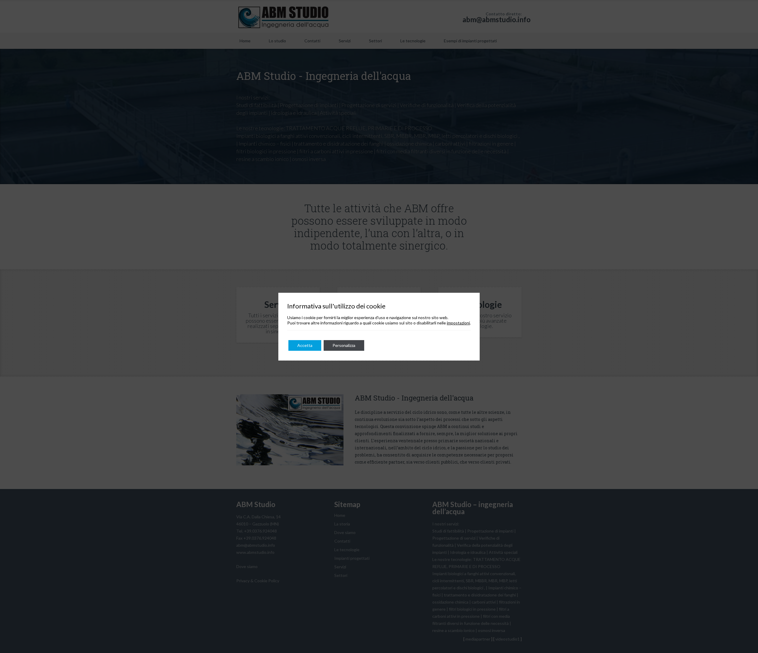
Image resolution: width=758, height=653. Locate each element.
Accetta (304, 345)
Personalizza (344, 345)
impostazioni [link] (458, 322)
